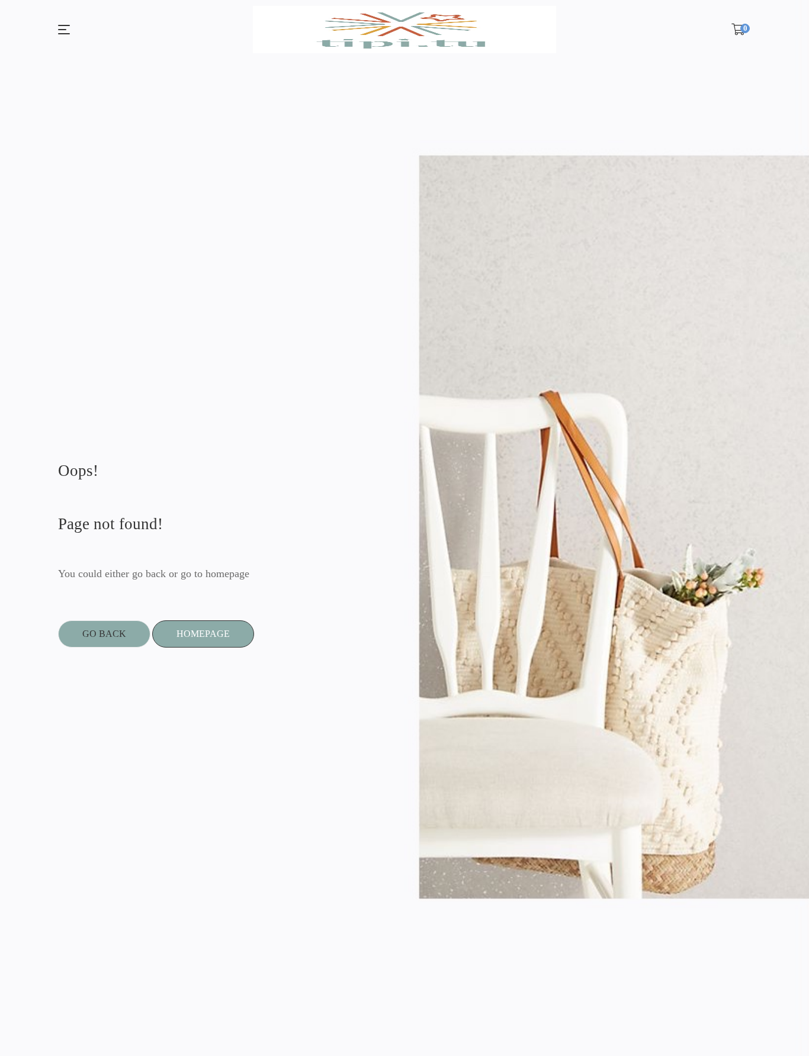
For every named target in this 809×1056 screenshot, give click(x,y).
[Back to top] (776, 1023)
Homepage (203, 634)
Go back (104, 634)
